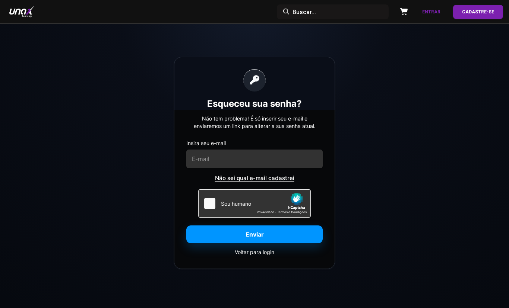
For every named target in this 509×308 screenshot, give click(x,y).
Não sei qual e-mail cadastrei (254, 178)
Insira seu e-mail (206, 143)
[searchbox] (333, 11)
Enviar (255, 234)
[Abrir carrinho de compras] (403, 12)
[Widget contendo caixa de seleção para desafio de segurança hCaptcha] (254, 203)
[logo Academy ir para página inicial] (31, 12)
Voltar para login (254, 252)
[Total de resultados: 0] (333, 11)
